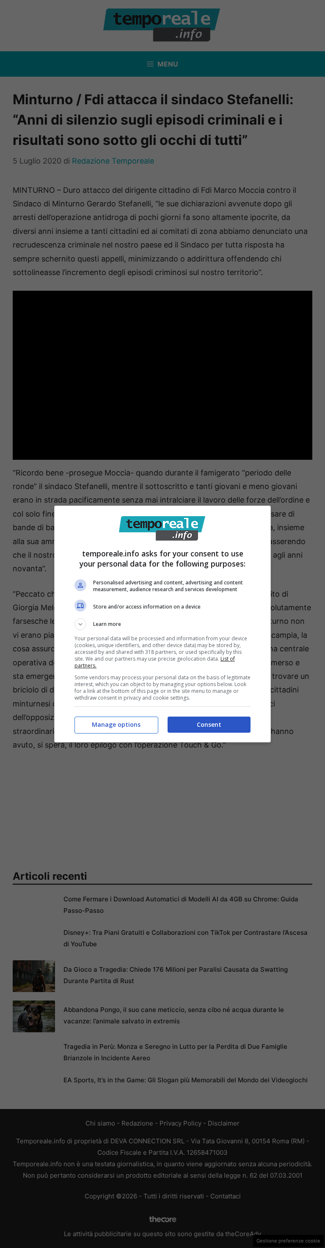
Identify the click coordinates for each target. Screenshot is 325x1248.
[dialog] (162, 624)
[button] (162, 624)
